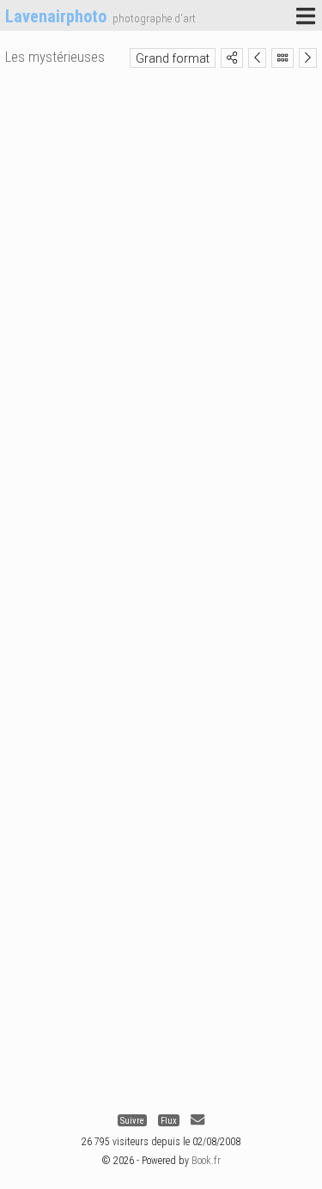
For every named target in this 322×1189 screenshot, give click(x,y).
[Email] (197, 1120)
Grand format (173, 58)
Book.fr (206, 1161)
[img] (232, 58)
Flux (169, 1119)
